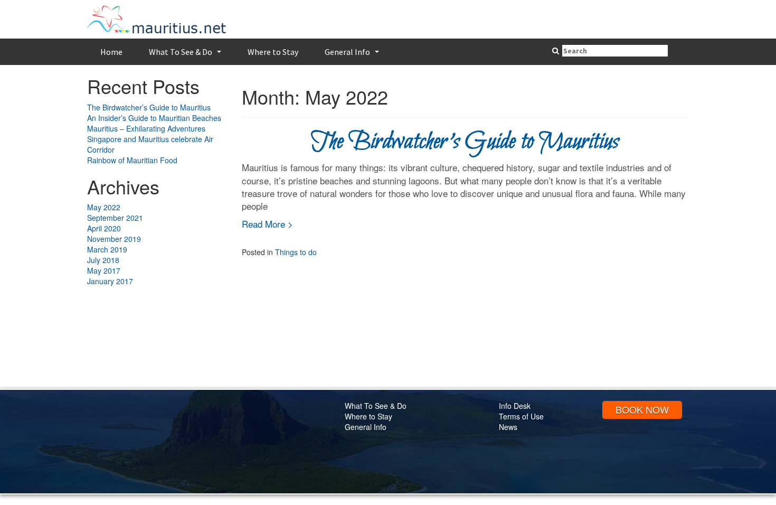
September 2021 (115, 217)
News (508, 427)
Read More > (267, 223)
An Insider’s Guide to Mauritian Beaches (154, 118)
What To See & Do (186, 54)
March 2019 (107, 249)
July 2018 (103, 260)
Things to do (296, 252)
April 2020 (104, 228)
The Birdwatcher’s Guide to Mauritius (149, 107)
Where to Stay (273, 51)
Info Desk (515, 405)
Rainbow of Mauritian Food (132, 160)
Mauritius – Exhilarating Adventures (146, 128)
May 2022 (103, 207)
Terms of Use (521, 416)
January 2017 (110, 281)
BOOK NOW (642, 409)
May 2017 (103, 270)
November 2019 (114, 238)
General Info (353, 54)
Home (111, 51)
